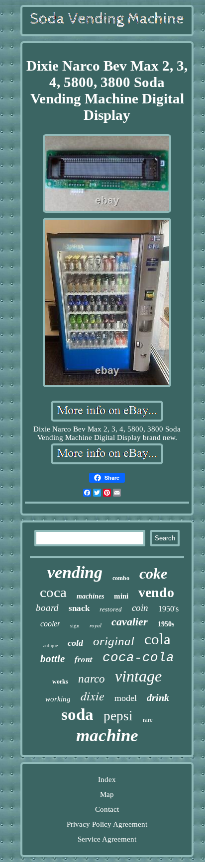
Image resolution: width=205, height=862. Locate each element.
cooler (50, 623)
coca (53, 592)
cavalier (129, 621)
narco (91, 679)
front (84, 659)
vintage (138, 676)
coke (153, 573)
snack (79, 608)
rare (148, 719)
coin (140, 608)
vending (74, 572)
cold (75, 643)
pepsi (118, 715)
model (125, 698)
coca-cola (138, 657)
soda (77, 714)
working (58, 699)
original (113, 641)
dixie (92, 695)
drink (158, 697)
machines (90, 596)
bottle (52, 659)
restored (111, 609)
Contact (107, 809)
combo (120, 578)
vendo (156, 592)
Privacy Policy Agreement (107, 824)
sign (75, 625)
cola (157, 639)
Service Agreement (107, 839)
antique (50, 645)
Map (107, 794)
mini (121, 596)
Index (107, 779)
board (47, 608)
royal (96, 625)
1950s (166, 624)
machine (107, 735)
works (60, 681)
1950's (168, 608)
